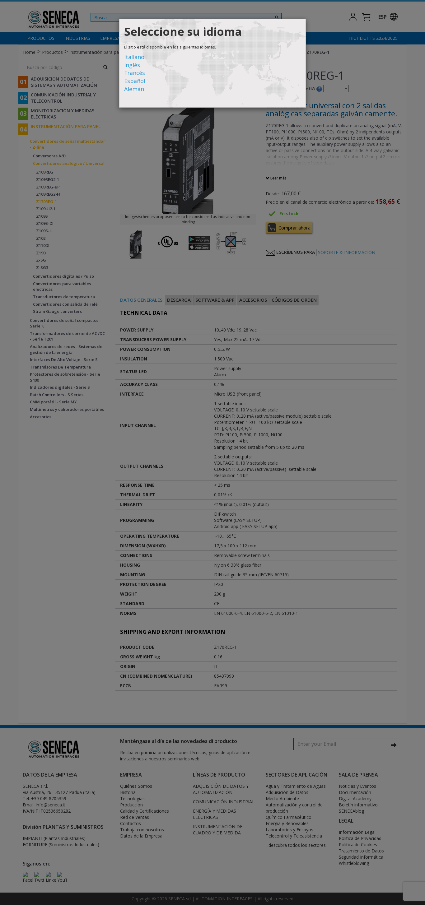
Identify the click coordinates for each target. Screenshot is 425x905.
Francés (134, 73)
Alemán (134, 89)
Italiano (134, 57)
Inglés (132, 65)
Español (134, 81)
